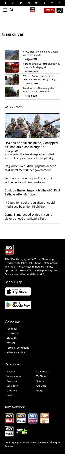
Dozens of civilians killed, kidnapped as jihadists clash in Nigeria (31, 145)
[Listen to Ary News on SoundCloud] (59, 3)
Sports (40, 381)
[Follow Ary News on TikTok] (51, 3)
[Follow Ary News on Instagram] (28, 3)
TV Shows (41, 376)
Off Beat (41, 385)
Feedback (11, 328)
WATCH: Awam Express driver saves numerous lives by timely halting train (38, 79)
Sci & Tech (12, 385)
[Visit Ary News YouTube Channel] (36, 3)
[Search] (11, 10)
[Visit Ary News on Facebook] (5, 3)
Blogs (39, 390)
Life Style (11, 390)
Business (11, 381)
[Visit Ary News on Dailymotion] (44, 3)
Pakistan (11, 371)
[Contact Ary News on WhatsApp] (13, 3)
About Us (11, 338)
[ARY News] (32, 9)
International (13, 376)
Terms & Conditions (17, 347)
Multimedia (43, 371)
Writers (10, 342)
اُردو (60, 10)
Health (10, 395)
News (14, 106)
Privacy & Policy (15, 352)
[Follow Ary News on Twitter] (21, 3)
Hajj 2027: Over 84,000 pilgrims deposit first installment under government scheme (30, 170)
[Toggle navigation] (5, 10)
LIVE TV (49, 10)
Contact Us (12, 333)
